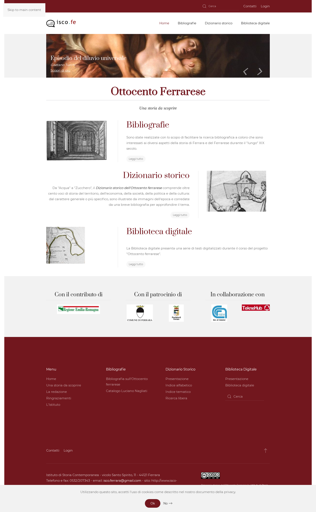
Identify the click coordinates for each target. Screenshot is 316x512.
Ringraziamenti (58, 398)
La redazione (56, 392)
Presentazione (177, 379)
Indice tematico (178, 392)
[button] (265, 450)
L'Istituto (53, 405)
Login (265, 6)
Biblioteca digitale (239, 385)
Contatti (249, 6)
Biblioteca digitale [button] (255, 23)
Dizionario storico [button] (218, 23)
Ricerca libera (176, 398)
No (165, 503)
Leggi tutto (136, 158)
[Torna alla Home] (61, 23)
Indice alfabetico (179, 385)
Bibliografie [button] (187, 23)
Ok (152, 503)
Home (51, 379)
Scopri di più (60, 70)
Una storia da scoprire (63, 385)
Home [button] (164, 23)
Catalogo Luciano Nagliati (126, 391)
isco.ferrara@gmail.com (122, 480)
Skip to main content (24, 10)
